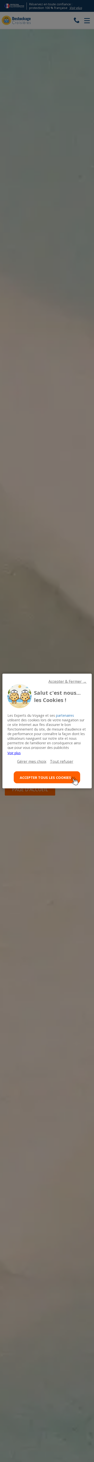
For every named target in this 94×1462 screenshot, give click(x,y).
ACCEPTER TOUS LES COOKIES (45, 777)
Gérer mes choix (31, 761)
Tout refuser (61, 761)
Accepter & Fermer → (67, 681)
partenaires (65, 715)
